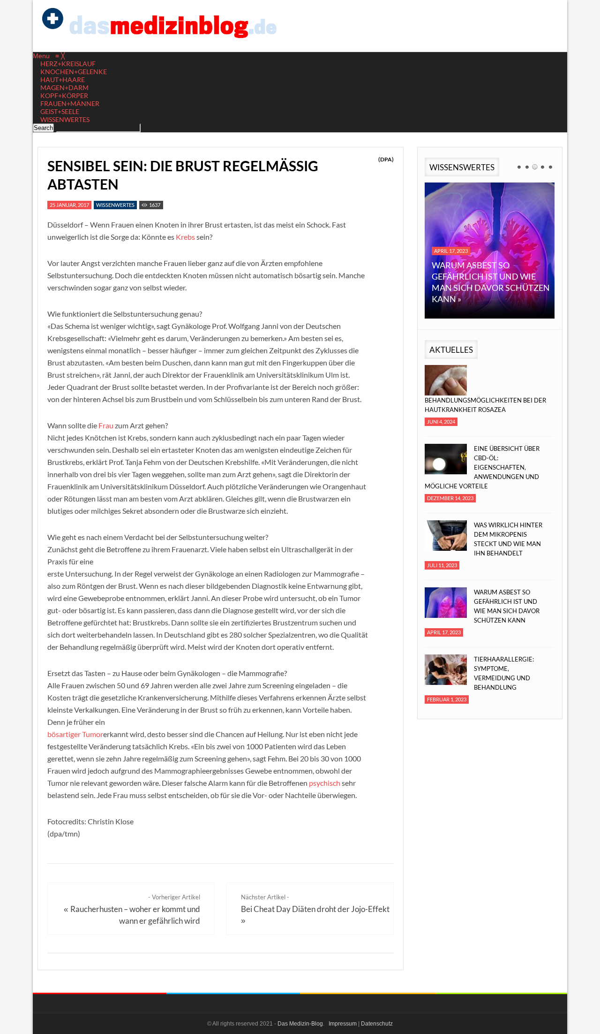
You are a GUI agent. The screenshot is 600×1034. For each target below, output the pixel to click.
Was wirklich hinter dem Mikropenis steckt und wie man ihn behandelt (508, 539)
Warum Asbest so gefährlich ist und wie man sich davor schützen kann (507, 606)
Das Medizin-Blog (300, 1023)
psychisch (324, 782)
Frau (105, 425)
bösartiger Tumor (75, 734)
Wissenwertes (115, 205)
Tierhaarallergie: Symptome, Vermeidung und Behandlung (504, 673)
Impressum (343, 1023)
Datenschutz (377, 1023)
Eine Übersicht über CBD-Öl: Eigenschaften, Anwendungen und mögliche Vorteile (482, 467)
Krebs (185, 236)
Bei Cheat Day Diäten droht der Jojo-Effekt (315, 909)
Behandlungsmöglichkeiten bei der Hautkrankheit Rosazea (485, 404)
